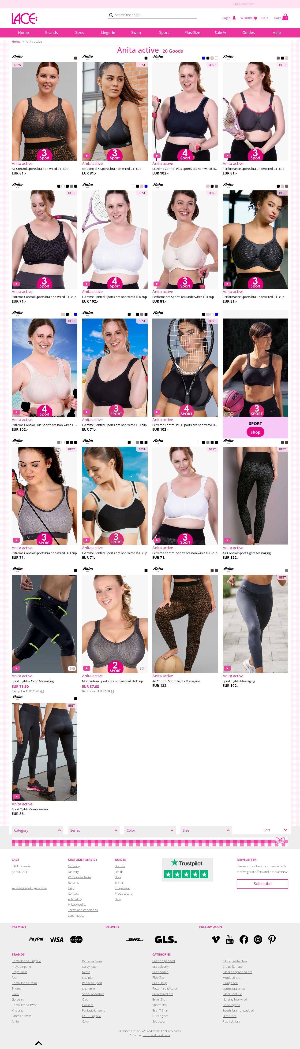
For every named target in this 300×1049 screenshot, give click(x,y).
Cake (85, 1021)
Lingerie (108, 32)
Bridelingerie (231, 1005)
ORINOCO (282, 443)
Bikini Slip (158, 999)
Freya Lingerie (21, 966)
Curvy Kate (89, 966)
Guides (248, 32)
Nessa (86, 972)
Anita (15, 1021)
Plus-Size (192, 32)
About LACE (20, 872)
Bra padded (160, 972)
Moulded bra (231, 977)
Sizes (79, 32)
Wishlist (246, 18)
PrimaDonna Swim (24, 983)
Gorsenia (18, 999)
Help (264, 18)
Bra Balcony (160, 966)
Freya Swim (19, 972)
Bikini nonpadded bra (237, 972)
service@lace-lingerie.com (29, 888)
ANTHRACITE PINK (278, 58)
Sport (164, 32)
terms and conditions (156, 1035)
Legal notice (76, 915)
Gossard (88, 1005)
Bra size (120, 866)
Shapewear (122, 888)
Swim (136, 32)
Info (42, 691)
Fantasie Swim (21, 1016)
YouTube (229, 939)
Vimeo (215, 939)
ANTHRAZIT (286, 571)
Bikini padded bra (235, 961)
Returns (73, 882)
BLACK (146, 58)
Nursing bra (160, 1016)
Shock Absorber (93, 994)
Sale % (220, 32)
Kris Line (17, 1010)
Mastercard (76, 939)
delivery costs (172, 1031)
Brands (51, 32)
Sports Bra (159, 1005)
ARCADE (58, 187)
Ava (14, 977)
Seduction (159, 1021)
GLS (165, 939)
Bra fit (119, 872)
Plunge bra (230, 983)
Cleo (85, 999)
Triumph (17, 988)
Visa (56, 939)
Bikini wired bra (162, 994)
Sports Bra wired (234, 988)
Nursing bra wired (235, 999)
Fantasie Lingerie (93, 1010)
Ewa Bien (88, 977)
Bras (118, 877)
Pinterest (272, 939)
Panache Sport (92, 983)
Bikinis (119, 882)
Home (23, 32)
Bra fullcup (159, 983)
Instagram (258, 939)
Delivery (73, 872)
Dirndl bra (229, 1016)
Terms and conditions (83, 910)
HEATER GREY (71, 187)
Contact (73, 893)
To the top (38, 1043)
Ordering (74, 866)
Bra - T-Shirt (160, 1010)
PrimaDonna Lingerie (26, 961)
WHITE (216, 58)
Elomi (15, 994)
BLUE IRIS (203, 58)
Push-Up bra (231, 1021)
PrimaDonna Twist (24, 1005)
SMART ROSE (212, 58)
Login (226, 18)
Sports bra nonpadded (238, 1010)
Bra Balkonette (233, 966)
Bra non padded (163, 961)
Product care (123, 893)
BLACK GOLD (75, 187)
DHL (134, 939)
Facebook (244, 939)
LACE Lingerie (91, 1016)
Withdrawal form (79, 877)
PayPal (36, 939)
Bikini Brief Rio (232, 994)
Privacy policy (77, 904)
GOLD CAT (75, 58)
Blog (118, 899)
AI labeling (75, 899)
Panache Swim (92, 961)
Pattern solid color (164, 988)
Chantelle (88, 988)
